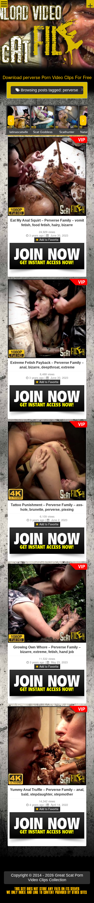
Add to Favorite (48, 240)
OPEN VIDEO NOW (14, 117)
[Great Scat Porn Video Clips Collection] (47, 36)
